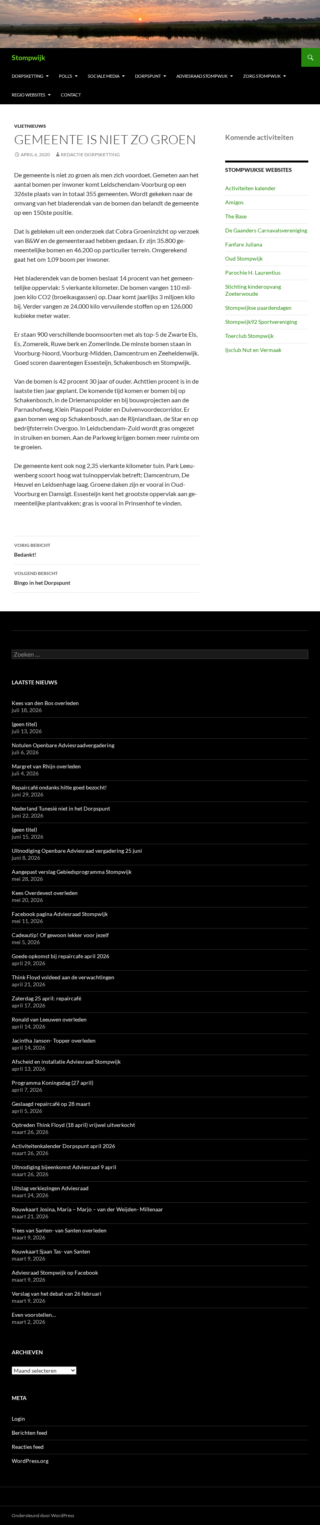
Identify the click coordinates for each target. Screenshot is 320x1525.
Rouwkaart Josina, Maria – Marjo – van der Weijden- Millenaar (87, 1209)
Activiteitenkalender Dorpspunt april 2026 (63, 1146)
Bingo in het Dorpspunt (42, 578)
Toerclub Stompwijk (249, 335)
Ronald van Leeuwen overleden (49, 1019)
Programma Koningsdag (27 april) (52, 1082)
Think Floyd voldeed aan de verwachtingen (63, 977)
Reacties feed (28, 1446)
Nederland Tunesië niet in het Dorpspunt (61, 808)
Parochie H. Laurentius (253, 272)
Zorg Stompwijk (262, 76)
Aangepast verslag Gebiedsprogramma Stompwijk (72, 871)
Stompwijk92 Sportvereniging (261, 321)
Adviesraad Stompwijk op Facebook (55, 1272)
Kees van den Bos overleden (45, 703)
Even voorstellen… (34, 1314)
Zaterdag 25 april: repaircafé (46, 998)
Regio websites (28, 94)
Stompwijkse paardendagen (258, 307)
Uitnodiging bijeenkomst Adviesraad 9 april (64, 1167)
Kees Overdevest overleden (45, 892)
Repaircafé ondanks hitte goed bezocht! (59, 787)
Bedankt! (32, 550)
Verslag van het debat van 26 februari (56, 1293)
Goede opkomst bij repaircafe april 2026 (60, 956)
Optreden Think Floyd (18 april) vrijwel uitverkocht (73, 1124)
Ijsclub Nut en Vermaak (253, 349)
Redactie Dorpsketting (90, 154)
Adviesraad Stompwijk (202, 76)
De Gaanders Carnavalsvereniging (266, 230)
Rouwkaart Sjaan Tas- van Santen (51, 1251)
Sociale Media (103, 76)
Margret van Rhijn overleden (46, 766)
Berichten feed (29, 1432)
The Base (236, 216)
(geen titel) (24, 724)
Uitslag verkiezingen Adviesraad (50, 1188)
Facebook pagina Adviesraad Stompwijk (60, 914)
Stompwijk (28, 57)
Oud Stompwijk (244, 258)
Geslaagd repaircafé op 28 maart (51, 1103)
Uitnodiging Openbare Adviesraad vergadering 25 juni (77, 850)
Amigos (234, 202)
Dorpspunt (148, 76)
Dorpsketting (27, 76)
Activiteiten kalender (250, 188)
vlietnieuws (30, 126)
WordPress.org (30, 1460)
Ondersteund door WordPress (43, 1515)
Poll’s (65, 76)
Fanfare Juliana (243, 244)
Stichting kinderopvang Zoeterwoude (253, 290)
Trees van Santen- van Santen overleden (59, 1230)
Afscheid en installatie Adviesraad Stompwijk (66, 1061)
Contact (71, 94)
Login (18, 1418)
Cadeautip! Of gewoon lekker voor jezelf (60, 935)
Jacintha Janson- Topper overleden (54, 1040)
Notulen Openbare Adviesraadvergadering (63, 745)
